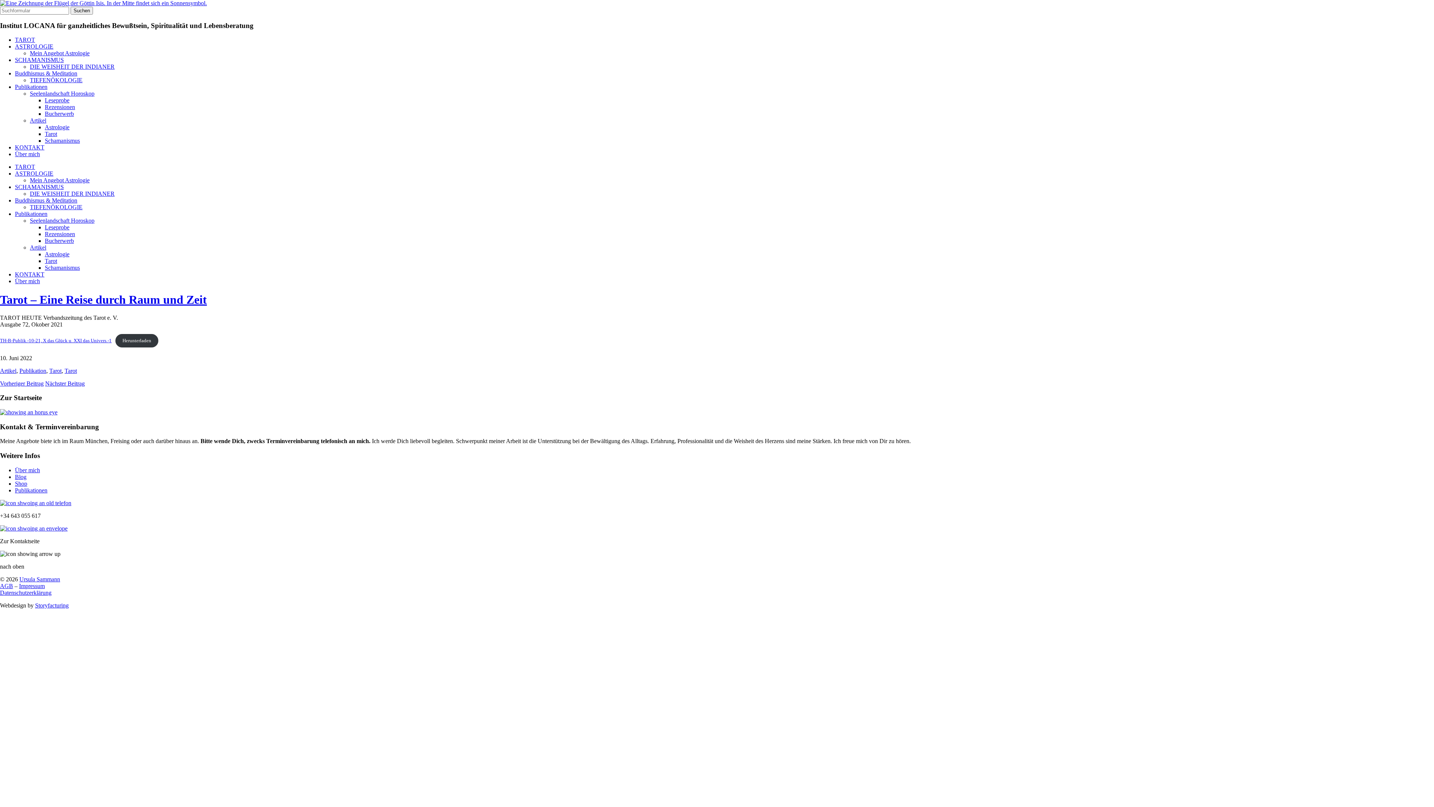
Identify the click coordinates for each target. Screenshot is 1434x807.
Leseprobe (57, 100)
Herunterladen (136, 340)
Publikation (32, 371)
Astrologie (57, 127)
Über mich (27, 154)
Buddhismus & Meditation (46, 73)
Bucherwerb (59, 114)
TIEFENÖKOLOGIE (56, 80)
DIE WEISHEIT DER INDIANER (72, 67)
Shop (21, 483)
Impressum (32, 586)
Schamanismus (62, 140)
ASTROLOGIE (34, 46)
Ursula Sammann (39, 579)
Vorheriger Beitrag (22, 383)
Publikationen (31, 87)
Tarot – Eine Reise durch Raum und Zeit (103, 299)
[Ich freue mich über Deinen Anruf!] (35, 503)
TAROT (25, 40)
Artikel (38, 120)
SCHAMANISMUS (39, 60)
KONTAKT (29, 147)
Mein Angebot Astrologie (60, 53)
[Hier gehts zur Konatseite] (34, 528)
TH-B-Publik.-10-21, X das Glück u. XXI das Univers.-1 (56, 340)
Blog (21, 477)
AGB (6, 586)
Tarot (51, 134)
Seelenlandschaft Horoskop (62, 93)
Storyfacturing (52, 605)
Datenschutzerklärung (26, 593)
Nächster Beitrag (65, 383)
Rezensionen (60, 107)
